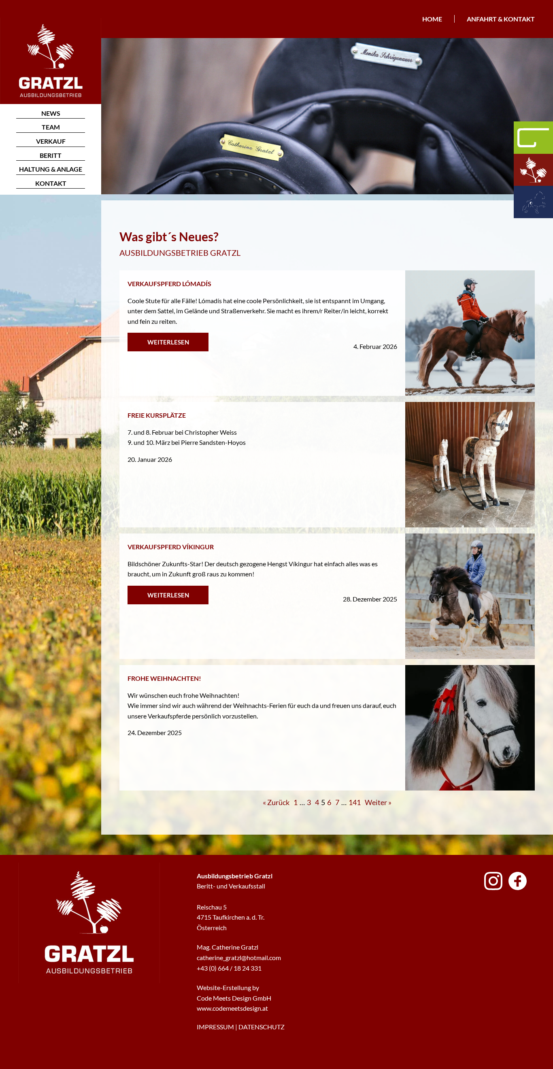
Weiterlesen (168, 342)
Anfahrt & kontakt (501, 19)
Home (432, 19)
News (50, 113)
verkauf (51, 141)
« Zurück (276, 802)
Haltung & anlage (50, 169)
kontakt (50, 183)
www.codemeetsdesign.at (232, 1008)
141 (355, 802)
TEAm (51, 127)
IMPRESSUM (215, 1027)
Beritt (51, 155)
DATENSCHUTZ (261, 1027)
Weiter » (378, 802)
